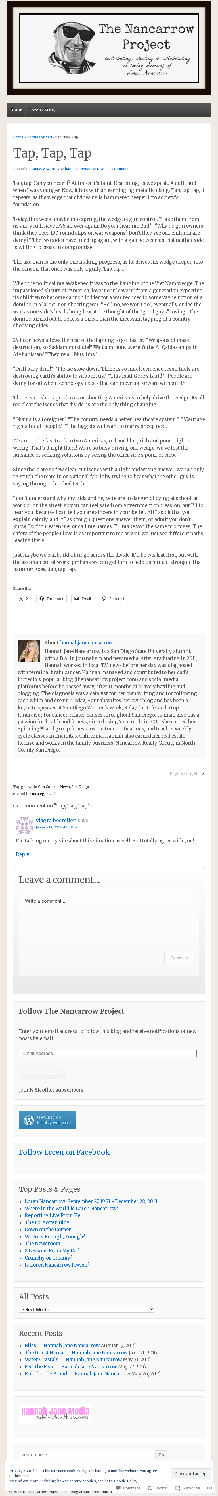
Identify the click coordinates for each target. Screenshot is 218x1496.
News (65, 787)
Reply (23, 855)
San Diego (80, 787)
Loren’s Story (42, 110)
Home (16, 110)
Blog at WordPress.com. (90, 1492)
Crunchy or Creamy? (48, 1258)
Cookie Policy (125, 1481)
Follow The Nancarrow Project (72, 1011)
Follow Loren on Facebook (64, 1152)
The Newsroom (42, 1244)
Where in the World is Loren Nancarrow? (71, 1209)
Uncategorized (39, 137)
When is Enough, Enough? (55, 1237)
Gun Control (48, 787)
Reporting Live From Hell (54, 1216)
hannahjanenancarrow (84, 169)
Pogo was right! (184, 773)
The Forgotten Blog (47, 1223)
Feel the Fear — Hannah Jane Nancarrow (71, 1367)
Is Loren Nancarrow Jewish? (57, 1265)
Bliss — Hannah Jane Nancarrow (62, 1346)
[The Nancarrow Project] (109, 48)
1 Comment (119, 169)
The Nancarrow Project (40, 1492)
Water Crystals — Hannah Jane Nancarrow (73, 1360)
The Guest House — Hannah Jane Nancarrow (76, 1353)
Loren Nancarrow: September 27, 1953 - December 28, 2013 (91, 1202)
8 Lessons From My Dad (52, 1251)
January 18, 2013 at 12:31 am (57, 827)
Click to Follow (43, 1072)
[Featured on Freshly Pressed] (47, 1127)
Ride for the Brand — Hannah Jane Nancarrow (77, 1374)
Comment (179, 957)
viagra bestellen (56, 820)
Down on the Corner (48, 1230)
